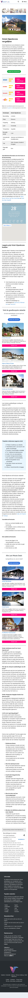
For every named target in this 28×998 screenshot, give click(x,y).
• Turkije (6, 908)
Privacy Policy (19, 979)
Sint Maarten (23, 514)
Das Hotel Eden (15, 198)
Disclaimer (12, 979)
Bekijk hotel (14, 345)
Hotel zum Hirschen (7, 389)
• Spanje (6, 905)
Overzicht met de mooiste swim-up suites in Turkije (14, 923)
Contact (7, 979)
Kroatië (16, 910)
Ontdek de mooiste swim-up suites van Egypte (13, 920)
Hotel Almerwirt (6, 338)
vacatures (19, 942)
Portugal (7, 910)
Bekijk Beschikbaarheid (14, 72)
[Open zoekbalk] (18, 1)
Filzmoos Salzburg (20, 975)
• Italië (15, 908)
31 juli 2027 (16, 303)
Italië (18, 514)
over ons (6, 942)
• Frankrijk (6, 912)
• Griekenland (7, 907)
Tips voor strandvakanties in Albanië (12, 928)
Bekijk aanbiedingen (20, 80)
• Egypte (16, 905)
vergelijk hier (9, 108)
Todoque (5, 516)
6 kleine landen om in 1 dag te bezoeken (13, 926)
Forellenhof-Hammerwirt (8, 633)
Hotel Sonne (5, 607)
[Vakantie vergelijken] (5, 1)
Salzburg (13, 975)
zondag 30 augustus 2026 (10, 888)
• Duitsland (16, 912)
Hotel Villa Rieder (6, 581)
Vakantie (3, 975)
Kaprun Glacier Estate (8, 364)
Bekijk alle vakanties (14, 320)
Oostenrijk (8, 975)
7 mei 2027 (12, 304)
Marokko (16, 907)
